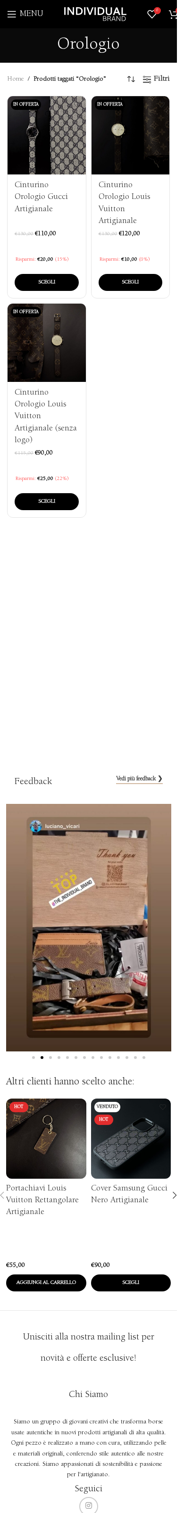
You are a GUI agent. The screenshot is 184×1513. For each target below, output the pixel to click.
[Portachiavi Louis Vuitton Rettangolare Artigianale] (46, 1139)
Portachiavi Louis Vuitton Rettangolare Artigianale (42, 1200)
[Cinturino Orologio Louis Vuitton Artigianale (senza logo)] (47, 343)
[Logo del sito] (95, 14)
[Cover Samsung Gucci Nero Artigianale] (131, 1139)
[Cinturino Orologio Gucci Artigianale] (47, 135)
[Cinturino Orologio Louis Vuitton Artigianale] (131, 135)
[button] (33, 1057)
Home (15, 79)
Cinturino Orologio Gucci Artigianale (41, 197)
